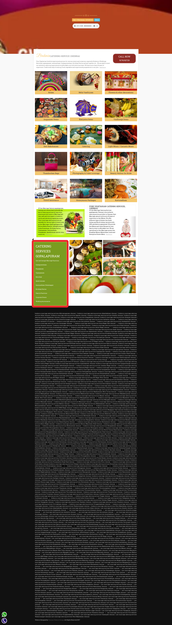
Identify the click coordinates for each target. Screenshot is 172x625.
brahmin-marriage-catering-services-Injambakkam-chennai (75, 363)
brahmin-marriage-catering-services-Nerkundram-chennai (62, 426)
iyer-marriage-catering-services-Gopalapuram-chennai (68, 528)
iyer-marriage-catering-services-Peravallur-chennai (65, 578)
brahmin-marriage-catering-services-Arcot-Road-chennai (110, 325)
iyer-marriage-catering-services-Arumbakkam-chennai (102, 514)
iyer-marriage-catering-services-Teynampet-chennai (60, 598)
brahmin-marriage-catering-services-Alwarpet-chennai (118, 317)
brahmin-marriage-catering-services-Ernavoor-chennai (111, 345)
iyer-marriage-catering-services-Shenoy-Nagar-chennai (108, 592)
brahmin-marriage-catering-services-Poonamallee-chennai (110, 460)
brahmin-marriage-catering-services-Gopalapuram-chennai (91, 351)
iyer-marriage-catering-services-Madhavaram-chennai (60, 546)
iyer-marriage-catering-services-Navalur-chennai (51, 564)
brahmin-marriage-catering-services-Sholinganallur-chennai (116, 482)
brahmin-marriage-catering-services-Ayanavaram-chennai (84, 331)
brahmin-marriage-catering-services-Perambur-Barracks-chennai (100, 450)
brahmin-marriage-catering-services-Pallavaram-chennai (54, 442)
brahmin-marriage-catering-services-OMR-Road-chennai (54, 436)
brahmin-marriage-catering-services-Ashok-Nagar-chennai (90, 327)
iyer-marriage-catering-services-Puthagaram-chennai (81, 584)
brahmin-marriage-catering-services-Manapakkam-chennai (75, 398)
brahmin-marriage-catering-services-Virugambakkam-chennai (89, 504)
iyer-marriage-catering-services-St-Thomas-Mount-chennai (88, 596)
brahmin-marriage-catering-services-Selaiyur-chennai (59, 480)
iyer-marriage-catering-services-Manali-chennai (116, 548)
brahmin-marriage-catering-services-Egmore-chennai (99, 343)
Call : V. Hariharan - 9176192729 (83, 20)
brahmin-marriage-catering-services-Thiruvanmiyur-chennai (62, 492)
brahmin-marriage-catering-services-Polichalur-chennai (53, 458)
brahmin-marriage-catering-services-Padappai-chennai (64, 438)
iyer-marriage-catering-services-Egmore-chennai (51, 524)
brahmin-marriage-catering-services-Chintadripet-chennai (91, 337)
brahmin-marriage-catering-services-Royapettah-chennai (72, 476)
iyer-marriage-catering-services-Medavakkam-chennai (60, 554)
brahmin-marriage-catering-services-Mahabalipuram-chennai (116, 394)
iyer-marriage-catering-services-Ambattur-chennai (59, 512)
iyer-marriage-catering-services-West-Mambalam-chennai (70, 616)
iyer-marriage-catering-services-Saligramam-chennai (66, 590)
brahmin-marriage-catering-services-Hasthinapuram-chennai (116, 357)
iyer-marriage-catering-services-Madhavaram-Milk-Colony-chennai (103, 546)
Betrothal (39, 277)
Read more (103, 67)
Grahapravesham (41, 265)
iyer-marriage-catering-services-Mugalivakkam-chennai (114, 560)
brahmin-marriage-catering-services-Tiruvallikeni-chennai (79, 494)
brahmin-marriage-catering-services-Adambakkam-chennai (97, 313)
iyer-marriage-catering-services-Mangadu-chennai (58, 552)
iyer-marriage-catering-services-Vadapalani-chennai (109, 608)
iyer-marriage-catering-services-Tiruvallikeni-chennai (96, 604)
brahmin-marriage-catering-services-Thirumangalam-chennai (95, 488)
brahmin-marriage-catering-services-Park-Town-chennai (67, 444)
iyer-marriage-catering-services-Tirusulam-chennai (59, 604)
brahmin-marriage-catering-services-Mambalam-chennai (53, 396)
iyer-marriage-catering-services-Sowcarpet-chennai (51, 596)
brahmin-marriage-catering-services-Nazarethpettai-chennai (55, 422)
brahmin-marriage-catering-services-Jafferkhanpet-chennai (54, 365)
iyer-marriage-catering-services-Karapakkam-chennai (114, 532)
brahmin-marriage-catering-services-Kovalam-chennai (75, 386)
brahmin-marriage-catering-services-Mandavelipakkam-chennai (56, 400)
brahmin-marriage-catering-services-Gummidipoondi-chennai (73, 357)
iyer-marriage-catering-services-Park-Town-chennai (108, 572)
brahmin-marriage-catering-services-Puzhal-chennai (111, 468)
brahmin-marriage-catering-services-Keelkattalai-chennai (54, 373)
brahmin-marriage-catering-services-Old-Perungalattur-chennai (73, 434)
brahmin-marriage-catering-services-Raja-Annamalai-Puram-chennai (94, 470)
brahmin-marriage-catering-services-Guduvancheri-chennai (96, 355)
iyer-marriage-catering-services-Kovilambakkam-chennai (114, 542)
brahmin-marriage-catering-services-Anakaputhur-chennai (116, 321)
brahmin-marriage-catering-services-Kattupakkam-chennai (77, 371)
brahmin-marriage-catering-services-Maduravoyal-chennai (75, 394)
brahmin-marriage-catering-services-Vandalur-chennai (73, 502)
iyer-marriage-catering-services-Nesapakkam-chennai (60, 566)
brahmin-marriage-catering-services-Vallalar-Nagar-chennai (97, 500)
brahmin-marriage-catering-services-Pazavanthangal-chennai (73, 448)
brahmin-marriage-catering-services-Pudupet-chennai (67, 464)
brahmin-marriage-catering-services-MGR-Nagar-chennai (53, 408)
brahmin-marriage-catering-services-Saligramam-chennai (85, 478)
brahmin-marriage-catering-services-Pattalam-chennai (89, 446)
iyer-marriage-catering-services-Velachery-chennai (87, 612)
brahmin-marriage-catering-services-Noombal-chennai (60, 430)
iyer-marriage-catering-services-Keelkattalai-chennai (86, 534)
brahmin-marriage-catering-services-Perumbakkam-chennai (96, 454)
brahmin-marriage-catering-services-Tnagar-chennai (93, 496)
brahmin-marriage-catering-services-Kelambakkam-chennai (96, 373)
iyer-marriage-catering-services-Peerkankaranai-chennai (94, 576)
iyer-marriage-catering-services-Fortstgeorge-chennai (94, 526)
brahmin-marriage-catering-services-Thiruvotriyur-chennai (103, 492)
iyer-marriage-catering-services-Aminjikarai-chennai (95, 512)
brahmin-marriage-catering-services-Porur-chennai (93, 462)
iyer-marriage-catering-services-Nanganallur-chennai (118, 562)
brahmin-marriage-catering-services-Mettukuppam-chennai (115, 406)
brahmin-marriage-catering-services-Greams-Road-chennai (116, 353)
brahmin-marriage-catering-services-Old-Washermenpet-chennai (115, 434)
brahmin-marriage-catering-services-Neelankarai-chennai (97, 422)
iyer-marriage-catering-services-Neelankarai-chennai (87, 564)
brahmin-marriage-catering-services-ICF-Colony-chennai (88, 359)
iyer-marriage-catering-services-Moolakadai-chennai (72, 558)
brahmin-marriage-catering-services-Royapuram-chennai (111, 476)
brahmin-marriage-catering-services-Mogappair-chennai (63, 410)
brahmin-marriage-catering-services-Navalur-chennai (118, 420)
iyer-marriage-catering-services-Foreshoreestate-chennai (53, 526)
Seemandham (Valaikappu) (44, 285)
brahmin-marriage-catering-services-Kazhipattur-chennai (117, 371)
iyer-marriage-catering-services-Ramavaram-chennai (89, 586)
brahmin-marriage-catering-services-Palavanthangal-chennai (115, 440)
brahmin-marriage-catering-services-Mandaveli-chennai (116, 398)
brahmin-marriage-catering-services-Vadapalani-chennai (116, 498)
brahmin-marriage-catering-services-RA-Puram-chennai (97, 474)
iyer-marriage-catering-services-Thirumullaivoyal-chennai (73, 600)
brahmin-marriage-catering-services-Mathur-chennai (52, 404)
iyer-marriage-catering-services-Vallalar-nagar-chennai (82, 610)
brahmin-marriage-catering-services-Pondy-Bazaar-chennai (92, 458)
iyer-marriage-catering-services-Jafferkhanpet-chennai (76, 532)
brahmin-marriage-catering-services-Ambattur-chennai (97, 319)
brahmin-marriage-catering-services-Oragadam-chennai (92, 436)
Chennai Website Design (56, 620)
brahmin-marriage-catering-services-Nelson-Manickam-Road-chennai (79, 424)
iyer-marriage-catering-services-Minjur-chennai (70, 556)
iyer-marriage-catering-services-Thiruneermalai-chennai (113, 600)
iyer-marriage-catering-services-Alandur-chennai (117, 508)
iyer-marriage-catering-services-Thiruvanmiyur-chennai (87, 602)
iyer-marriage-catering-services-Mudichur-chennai (77, 560)
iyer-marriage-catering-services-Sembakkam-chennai (70, 592)
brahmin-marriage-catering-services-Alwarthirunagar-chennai (55, 319)
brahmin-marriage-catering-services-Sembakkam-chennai (98, 480)
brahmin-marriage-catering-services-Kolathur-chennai (111, 379)
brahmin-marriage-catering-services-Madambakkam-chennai (109, 389)
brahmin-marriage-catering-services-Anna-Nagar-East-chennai (95, 323)
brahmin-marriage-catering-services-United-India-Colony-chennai (73, 498)
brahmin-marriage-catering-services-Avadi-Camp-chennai (67, 329)
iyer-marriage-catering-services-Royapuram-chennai (96, 588)
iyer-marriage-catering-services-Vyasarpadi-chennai (98, 614)
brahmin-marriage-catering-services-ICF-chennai (51, 359)
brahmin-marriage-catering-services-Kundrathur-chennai (92, 388)
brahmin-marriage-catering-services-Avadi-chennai (105, 329)
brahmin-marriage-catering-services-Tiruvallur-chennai (118, 494)
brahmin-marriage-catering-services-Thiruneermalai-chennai (80, 490)
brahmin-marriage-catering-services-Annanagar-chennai (53, 323)
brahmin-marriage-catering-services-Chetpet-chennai (111, 335)
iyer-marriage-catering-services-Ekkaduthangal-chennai (86, 524)
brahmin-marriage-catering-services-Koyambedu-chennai (53, 388)
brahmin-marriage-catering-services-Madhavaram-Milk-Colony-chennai (92, 392)
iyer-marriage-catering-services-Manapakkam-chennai (90, 550)
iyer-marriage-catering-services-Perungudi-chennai (73, 580)
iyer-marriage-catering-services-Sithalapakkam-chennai (117, 594)
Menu (97, 20)
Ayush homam (40, 281)
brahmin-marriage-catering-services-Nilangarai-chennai (85, 428)
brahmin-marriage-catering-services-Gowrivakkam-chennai (74, 353)
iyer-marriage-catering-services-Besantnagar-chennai (73, 518)
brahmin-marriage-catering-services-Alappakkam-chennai (80, 317)
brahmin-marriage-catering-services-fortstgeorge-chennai (71, 349)
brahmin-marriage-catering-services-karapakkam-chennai (96, 369)
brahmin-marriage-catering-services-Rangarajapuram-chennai (55, 474)
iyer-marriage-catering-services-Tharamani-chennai (96, 598)
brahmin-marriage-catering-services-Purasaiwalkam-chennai (87, 466)
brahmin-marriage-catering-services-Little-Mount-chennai (68, 389)
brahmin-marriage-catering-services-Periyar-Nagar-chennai (54, 454)
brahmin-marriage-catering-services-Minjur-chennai (91, 408)
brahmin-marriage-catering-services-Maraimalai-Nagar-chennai (115, 402)
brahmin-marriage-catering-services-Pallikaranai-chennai (93, 442)
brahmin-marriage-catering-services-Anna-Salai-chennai (72, 325)
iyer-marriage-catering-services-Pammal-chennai (72, 572)
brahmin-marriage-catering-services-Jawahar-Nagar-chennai (96, 365)
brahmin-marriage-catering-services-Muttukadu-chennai (77, 416)
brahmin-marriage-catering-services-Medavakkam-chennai (91, 404)
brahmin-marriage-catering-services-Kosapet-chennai (59, 383)
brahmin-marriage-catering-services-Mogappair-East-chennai (103, 410)
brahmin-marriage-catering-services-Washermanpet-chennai (69, 506)
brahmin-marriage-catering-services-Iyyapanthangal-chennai (116, 363)
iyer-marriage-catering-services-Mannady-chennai (92, 552)
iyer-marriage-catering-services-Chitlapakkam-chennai (114, 520)
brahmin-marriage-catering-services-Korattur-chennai (85, 381)
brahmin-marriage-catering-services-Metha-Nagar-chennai (74, 406)
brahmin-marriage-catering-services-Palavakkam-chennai (73, 440)
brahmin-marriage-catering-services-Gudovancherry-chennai (55, 355)
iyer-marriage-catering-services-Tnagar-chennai (99, 606)
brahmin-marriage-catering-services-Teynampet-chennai (117, 486)
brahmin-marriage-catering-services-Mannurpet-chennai (73, 402)
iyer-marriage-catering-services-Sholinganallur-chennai (79, 594)
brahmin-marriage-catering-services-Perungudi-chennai (117, 456)
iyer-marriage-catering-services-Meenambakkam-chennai (100, 554)
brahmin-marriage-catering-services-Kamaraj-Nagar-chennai (75, 367)
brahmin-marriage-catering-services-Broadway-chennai (99, 333)
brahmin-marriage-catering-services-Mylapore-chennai (117, 416)
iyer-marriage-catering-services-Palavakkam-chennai (102, 570)
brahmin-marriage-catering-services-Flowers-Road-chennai (90, 347)
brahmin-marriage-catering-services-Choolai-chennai (69, 339)
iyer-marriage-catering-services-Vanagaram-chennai (119, 610)
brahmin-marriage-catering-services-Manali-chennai (92, 396)
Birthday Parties (41, 289)
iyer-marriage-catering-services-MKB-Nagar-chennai (104, 556)
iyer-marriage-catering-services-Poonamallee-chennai (108, 580)
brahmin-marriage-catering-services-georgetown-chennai (110, 349)
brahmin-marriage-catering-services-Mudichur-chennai (99, 414)
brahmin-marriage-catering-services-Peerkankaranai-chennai (55, 450)
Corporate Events (41, 297)
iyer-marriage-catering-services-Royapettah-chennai (60, 588)
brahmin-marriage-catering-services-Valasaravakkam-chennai (55, 500)
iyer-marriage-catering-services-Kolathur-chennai (104, 538)
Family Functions (41, 293)
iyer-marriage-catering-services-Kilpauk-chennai (60, 536)
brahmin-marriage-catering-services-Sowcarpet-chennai (96, 484)
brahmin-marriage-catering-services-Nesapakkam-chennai (102, 426)
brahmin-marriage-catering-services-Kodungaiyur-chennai (72, 379)
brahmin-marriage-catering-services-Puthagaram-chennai (72, 468)
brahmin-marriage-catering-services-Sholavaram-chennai (76, 482)
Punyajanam (40, 269)
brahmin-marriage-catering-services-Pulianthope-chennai (104, 464)
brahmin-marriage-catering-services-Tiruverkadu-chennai (54, 496)
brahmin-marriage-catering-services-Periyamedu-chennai (117, 452)
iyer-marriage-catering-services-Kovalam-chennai (78, 542)
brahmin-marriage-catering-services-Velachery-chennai (111, 502)
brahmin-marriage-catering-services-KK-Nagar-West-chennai (89, 377)
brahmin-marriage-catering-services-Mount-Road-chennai (60, 414)
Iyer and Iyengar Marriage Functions (47, 261)
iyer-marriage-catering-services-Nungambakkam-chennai (68, 568)
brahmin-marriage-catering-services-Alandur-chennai (105, 315)
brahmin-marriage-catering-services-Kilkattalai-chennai (71, 375)
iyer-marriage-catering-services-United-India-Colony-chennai (70, 608)
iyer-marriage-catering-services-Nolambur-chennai (97, 566)
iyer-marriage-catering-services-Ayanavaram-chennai (103, 516)
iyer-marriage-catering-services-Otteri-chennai (104, 568)
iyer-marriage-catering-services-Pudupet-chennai (110, 582)
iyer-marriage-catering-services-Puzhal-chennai (116, 584)
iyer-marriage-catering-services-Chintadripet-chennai (76, 520)
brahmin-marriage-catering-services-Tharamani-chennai (53, 488)
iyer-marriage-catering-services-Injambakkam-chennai (102, 530)
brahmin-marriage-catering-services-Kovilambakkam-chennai (115, 386)
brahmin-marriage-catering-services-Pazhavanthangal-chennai (115, 448)
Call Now (124, 58)
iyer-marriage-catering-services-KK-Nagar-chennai (95, 536)
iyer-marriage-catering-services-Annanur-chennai (66, 514)
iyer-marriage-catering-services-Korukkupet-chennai (71, 540)
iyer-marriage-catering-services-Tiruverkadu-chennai (65, 606)
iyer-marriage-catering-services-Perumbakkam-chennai (102, 578)
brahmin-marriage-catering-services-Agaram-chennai (68, 315)
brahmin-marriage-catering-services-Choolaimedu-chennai (109, 339)
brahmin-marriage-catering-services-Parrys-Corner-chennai (108, 444)
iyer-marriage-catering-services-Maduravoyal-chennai (80, 548)
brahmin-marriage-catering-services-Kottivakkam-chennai (97, 383)
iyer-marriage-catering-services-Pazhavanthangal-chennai (54, 576)
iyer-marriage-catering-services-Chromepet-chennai (119, 522)
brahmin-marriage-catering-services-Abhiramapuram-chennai (55, 313)
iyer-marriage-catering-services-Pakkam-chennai (67, 570)
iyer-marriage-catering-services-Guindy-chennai (103, 528)
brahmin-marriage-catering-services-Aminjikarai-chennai (76, 321)
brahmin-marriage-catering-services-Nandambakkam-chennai (55, 418)
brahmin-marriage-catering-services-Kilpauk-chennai (110, 375)
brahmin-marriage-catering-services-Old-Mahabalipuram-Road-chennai (88, 432)
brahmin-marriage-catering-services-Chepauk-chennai (75, 335)
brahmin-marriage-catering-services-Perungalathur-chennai (76, 456)
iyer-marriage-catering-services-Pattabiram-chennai (80, 574)
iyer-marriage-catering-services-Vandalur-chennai (51, 612)
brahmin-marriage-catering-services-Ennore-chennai (75, 345)
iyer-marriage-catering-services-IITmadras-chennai (66, 530)
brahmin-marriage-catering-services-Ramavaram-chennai (117, 472)
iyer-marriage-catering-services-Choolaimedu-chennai (83, 522)
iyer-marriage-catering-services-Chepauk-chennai (109, 518)
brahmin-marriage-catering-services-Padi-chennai (100, 438)
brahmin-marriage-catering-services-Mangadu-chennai (98, 400)
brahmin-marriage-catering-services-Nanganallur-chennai (81, 420)
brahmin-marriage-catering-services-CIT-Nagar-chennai (85, 341)
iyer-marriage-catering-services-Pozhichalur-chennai (74, 582)
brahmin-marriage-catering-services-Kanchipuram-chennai (116, 367)
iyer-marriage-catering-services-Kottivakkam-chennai (107, 540)
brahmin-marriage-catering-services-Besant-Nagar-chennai (60, 333)
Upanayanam (40, 273)
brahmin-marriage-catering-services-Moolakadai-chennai (83, 412)
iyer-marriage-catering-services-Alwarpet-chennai (85, 510)
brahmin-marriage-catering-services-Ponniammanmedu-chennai (68, 460)
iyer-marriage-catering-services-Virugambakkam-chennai (60, 614)
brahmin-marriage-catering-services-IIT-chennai (63, 361)
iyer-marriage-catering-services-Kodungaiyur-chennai (69, 538)
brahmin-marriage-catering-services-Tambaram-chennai (78, 486)
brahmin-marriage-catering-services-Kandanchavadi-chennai (55, 369)
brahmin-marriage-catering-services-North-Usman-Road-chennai (101, 430)
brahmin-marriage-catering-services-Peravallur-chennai (78, 452)
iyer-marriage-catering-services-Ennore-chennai (121, 524)
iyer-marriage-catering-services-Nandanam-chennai (83, 562)
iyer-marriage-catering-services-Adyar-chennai (84, 508)
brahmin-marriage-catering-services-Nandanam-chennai (97, 418)
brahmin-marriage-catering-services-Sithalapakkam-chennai (55, 484)
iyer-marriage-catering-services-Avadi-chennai (70, 516)
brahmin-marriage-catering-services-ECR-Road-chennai (63, 343)
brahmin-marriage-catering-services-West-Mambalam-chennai (111, 506)
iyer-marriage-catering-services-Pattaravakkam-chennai (117, 574)
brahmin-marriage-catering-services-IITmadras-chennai (98, 361)
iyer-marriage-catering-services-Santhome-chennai (102, 590)
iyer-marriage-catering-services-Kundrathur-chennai (86, 544)
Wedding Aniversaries (43, 301)
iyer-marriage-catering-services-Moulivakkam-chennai (108, 558)
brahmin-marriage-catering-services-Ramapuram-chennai (77, 472)
